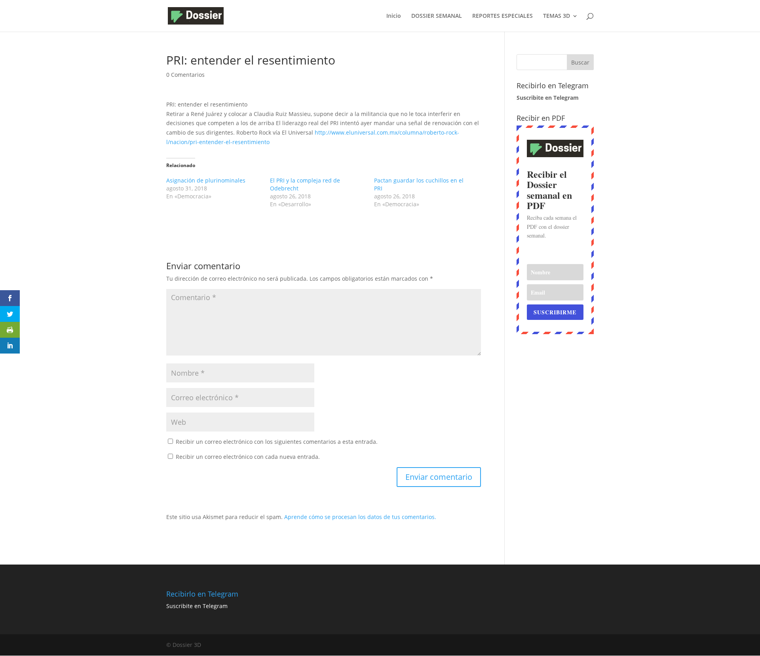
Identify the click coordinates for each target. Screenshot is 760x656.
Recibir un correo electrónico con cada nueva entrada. (248, 456)
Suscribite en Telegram (197, 606)
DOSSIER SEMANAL (436, 16)
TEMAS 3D (556, 16)
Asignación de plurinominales (205, 180)
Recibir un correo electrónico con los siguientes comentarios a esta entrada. (277, 441)
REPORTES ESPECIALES (502, 16)
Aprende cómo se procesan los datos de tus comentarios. (360, 517)
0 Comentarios (185, 74)
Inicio (393, 16)
